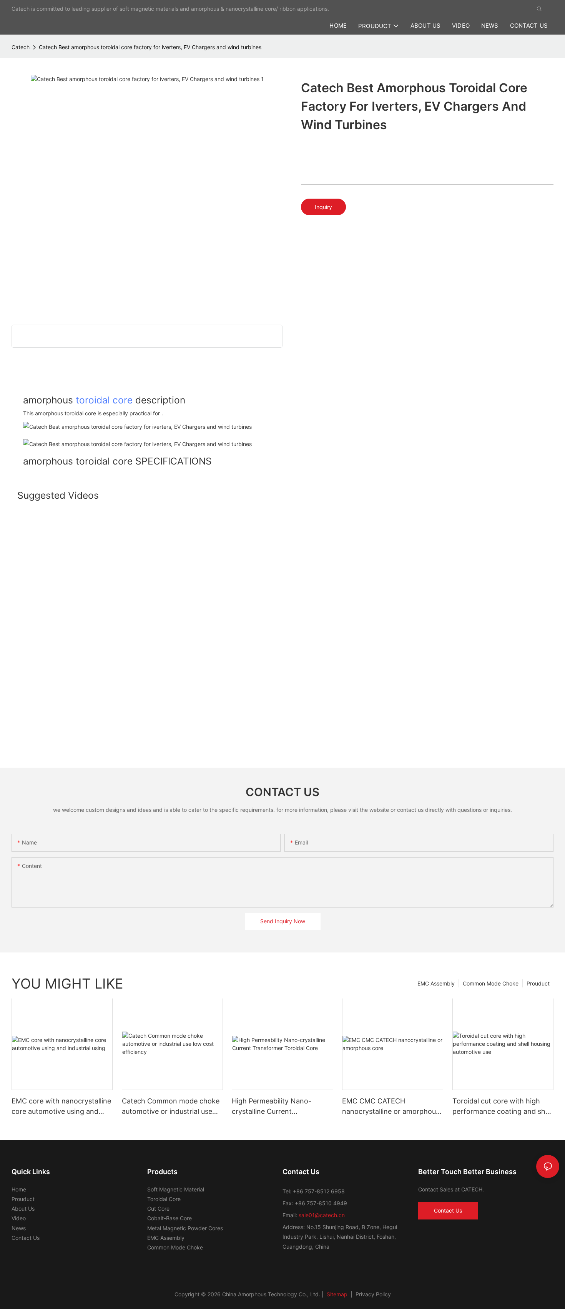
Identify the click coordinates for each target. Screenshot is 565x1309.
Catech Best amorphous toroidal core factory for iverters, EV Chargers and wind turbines (150, 47)
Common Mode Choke (490, 983)
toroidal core (104, 400)
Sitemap (336, 1294)
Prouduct (538, 983)
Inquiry (323, 207)
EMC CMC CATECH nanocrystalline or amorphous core (390, 1107)
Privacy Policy (373, 1294)
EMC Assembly (436, 983)
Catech (21, 47)
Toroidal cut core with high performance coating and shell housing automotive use (502, 1107)
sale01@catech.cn (322, 1215)
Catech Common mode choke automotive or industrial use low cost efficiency (170, 1107)
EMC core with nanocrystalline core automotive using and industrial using (61, 1107)
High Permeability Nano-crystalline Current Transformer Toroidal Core (275, 1107)
